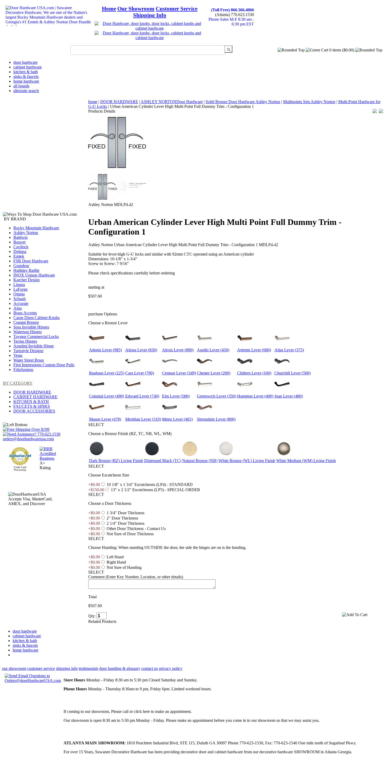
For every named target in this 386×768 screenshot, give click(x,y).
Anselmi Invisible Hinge (33, 346)
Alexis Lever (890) (178, 350)
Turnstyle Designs (28, 350)
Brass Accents (25, 313)
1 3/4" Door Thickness (125, 513)
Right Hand (116, 562)
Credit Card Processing (20, 468)
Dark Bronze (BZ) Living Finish (116, 460)
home (92, 101)
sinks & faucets (26, 76)
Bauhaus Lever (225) (106, 373)
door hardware (25, 62)
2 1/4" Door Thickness (125, 523)
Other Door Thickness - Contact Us (136, 528)
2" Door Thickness (122, 518)
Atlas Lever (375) (289, 350)
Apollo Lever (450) (213, 350)
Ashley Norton (25, 232)
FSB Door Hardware (30, 261)
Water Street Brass (28, 360)
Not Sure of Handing (124, 567)
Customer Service (176, 9)
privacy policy (170, 668)
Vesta (17, 355)
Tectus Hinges (25, 341)
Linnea (19, 284)
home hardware (26, 81)
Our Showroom (135, 9)
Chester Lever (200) (213, 373)
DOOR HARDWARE (32, 392)
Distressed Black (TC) (162, 460)
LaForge (20, 289)
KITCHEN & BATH (31, 401)
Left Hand (115, 557)
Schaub (19, 298)
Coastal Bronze (26, 322)
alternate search (26, 90)
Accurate (20, 303)
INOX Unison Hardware (34, 275)
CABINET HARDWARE (35, 397)
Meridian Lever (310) (143, 419)
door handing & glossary (119, 668)
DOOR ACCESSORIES (34, 411)
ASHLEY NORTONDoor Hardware (172, 101)
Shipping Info (149, 15)
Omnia (19, 294)
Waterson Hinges (27, 332)
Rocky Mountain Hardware (36, 228)
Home (109, 9)
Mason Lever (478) (105, 419)
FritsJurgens (23, 369)
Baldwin (20, 237)
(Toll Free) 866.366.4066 (232, 10)
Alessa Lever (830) (141, 350)
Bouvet (19, 242)
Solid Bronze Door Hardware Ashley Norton (243, 101)
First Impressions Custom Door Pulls (43, 365)
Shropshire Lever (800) (216, 419)
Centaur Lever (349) (179, 373)
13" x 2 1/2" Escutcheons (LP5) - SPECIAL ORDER (155, 490)
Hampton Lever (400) (255, 396)
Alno (17, 308)
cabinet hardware (27, 67)
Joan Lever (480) (288, 396)
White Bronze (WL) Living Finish (246, 460)
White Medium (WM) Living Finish (306, 460)
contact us (149, 668)
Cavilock (20, 247)
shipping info (67, 668)
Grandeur (21, 265)
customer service (41, 668)
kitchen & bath (25, 72)
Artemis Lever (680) (254, 350)
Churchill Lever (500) (292, 373)
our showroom (14, 668)
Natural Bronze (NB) (199, 460)
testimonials (88, 668)
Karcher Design (26, 280)
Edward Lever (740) (142, 396)
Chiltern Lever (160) (254, 373)
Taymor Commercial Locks (36, 336)
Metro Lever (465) (177, 419)
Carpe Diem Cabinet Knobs (36, 317)
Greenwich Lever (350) (216, 396)
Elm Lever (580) (176, 396)
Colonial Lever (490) (106, 396)
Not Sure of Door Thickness (130, 534)
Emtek (18, 256)
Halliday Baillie (26, 270)
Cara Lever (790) (139, 373)
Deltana (19, 251)
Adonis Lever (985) (105, 350)
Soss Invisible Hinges (31, 327)
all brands (21, 86)
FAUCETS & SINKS (31, 406)
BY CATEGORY (18, 383)
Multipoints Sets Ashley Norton (309, 101)
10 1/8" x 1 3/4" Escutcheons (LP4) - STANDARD (150, 484)
